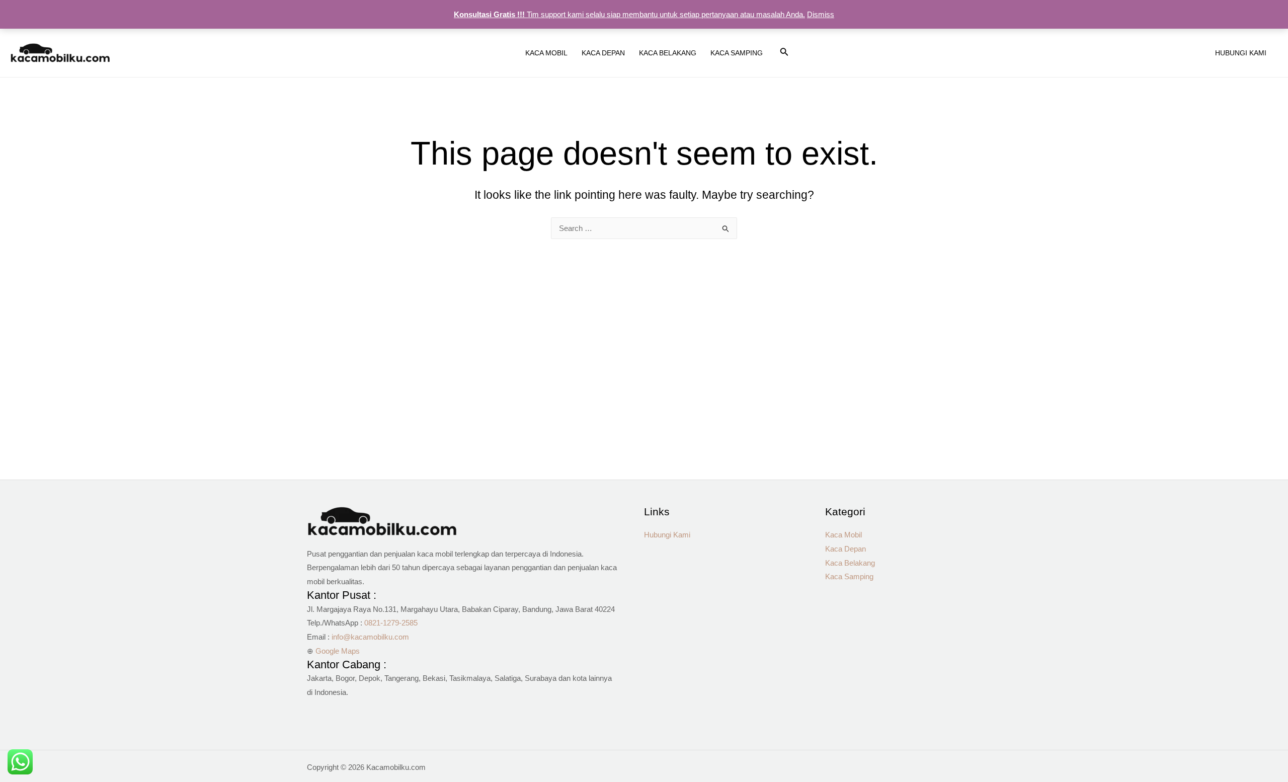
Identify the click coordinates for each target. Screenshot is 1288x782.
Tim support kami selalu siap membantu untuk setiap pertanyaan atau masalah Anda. (629, 14)
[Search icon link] (784, 54)
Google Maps (337, 651)
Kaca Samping (849, 576)
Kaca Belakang (850, 563)
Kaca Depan (845, 548)
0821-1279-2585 (391, 622)
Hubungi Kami (667, 534)
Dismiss (820, 14)
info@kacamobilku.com (370, 637)
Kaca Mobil (843, 534)
